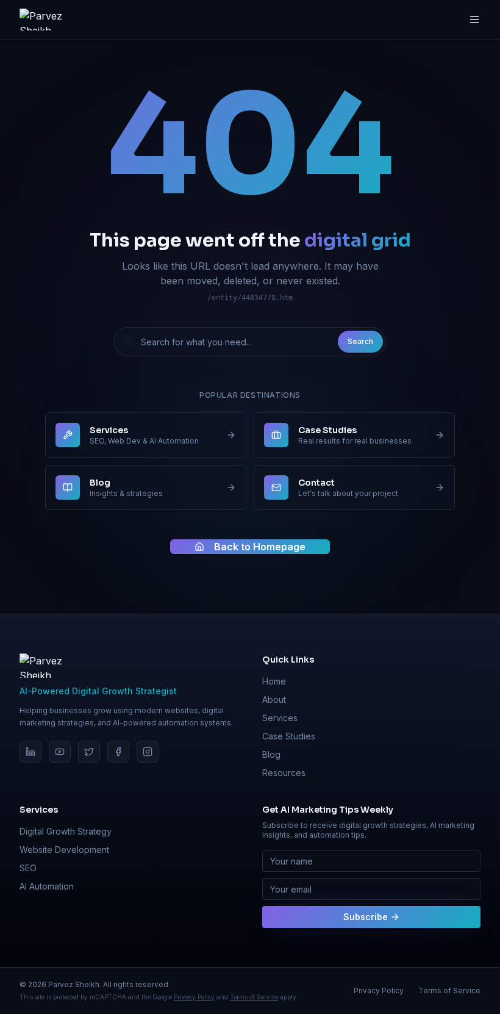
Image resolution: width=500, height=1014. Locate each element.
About (274, 699)
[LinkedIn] (30, 752)
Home (274, 681)
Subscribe (365, 917)
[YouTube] (60, 752)
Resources (283, 773)
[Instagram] (148, 752)
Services (280, 718)
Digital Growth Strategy (66, 831)
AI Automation (47, 886)
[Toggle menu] (474, 19)
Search (360, 341)
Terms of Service (254, 997)
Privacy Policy (194, 997)
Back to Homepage (259, 547)
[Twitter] (89, 752)
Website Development (64, 849)
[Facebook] (118, 752)
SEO (28, 868)
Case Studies (288, 736)
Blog (271, 754)
